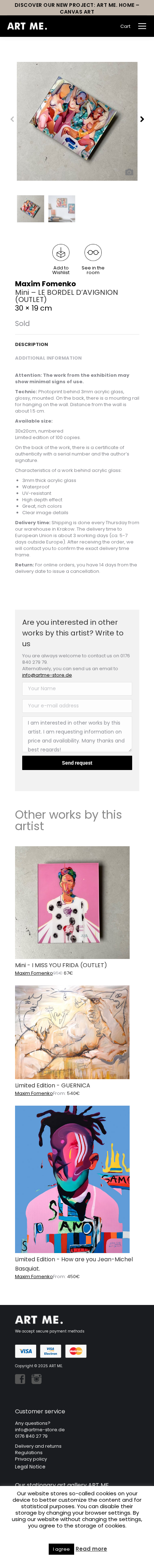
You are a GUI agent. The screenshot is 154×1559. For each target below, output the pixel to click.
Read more (91, 1549)
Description (31, 344)
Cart (125, 26)
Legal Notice (30, 1466)
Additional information (48, 358)
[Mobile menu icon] (142, 26)
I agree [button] (61, 1549)
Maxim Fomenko (45, 284)
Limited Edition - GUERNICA (52, 1085)
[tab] (77, 341)
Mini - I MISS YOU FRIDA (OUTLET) (61, 965)
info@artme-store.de (47, 675)
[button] (61, 259)
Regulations (29, 1452)
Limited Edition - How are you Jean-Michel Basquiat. (74, 1264)
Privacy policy (31, 1459)
